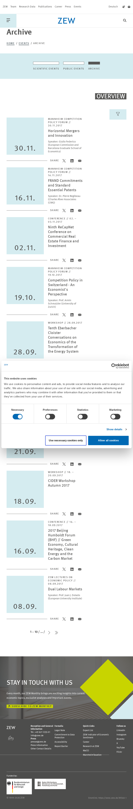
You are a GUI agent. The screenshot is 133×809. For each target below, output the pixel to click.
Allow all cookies (108, 440)
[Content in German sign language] (123, 7)
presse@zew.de (38, 742)
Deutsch (113, 7)
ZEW (5, 7)
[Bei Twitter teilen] (64, 161)
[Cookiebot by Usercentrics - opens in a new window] (114, 366)
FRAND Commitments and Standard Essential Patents (65, 185)
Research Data (27, 7)
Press (68, 7)
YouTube (121, 748)
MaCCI (86, 751)
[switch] (50, 416)
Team (13, 7)
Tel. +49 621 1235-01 (40, 732)
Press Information (39, 745)
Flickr (119, 752)
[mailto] (80, 161)
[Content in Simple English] (129, 7)
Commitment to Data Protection (65, 736)
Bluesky (120, 739)
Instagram (121, 735)
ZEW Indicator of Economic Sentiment (96, 736)
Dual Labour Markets (65, 589)
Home (11, 43)
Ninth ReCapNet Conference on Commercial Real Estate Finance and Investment (63, 237)
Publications (45, 7)
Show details (114, 429)
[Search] (125, 21)
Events (77, 7)
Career (58, 7)
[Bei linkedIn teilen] (72, 161)
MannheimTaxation (92, 755)
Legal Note (60, 730)
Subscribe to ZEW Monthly (32, 706)
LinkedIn (121, 730)
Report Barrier (61, 746)
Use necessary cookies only (66, 440)
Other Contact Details (41, 749)
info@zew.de (37, 735)
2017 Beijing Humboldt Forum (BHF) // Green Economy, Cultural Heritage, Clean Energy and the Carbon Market (63, 545)
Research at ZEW (91, 746)
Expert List (88, 730)
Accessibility (61, 742)
